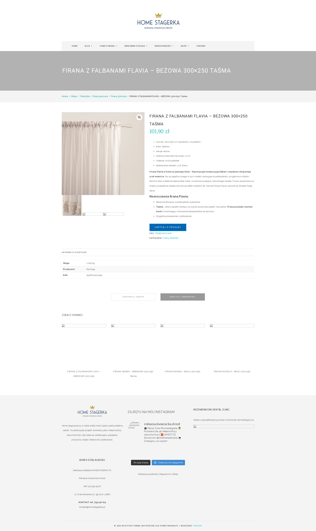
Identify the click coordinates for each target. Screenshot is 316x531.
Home (65, 96)
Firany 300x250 (119, 96)
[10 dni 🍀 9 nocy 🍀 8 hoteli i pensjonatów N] (158, 451)
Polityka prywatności (148, 474)
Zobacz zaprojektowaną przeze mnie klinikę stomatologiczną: (223, 420)
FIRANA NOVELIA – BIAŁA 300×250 (232, 371)
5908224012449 (94, 275)
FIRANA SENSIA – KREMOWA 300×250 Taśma (133, 373)
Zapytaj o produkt (168, 227)
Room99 (90, 269)
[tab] (158, 252)
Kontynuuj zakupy (133, 297)
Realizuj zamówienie (182, 297)
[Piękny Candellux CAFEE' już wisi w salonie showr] (178, 451)
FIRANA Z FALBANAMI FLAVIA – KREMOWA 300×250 (83, 373)
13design (197, 526)
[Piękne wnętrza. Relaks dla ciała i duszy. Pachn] (158, 447)
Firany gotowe (100, 96)
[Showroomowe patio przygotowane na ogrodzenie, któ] (138, 451)
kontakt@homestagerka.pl (92, 507)
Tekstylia (85, 96)
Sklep (74, 96)
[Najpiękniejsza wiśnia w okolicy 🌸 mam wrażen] (178, 456)
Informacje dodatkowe (74, 252)
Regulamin (165, 474)
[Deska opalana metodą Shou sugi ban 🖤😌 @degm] (138, 456)
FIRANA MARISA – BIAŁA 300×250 (182, 371)
